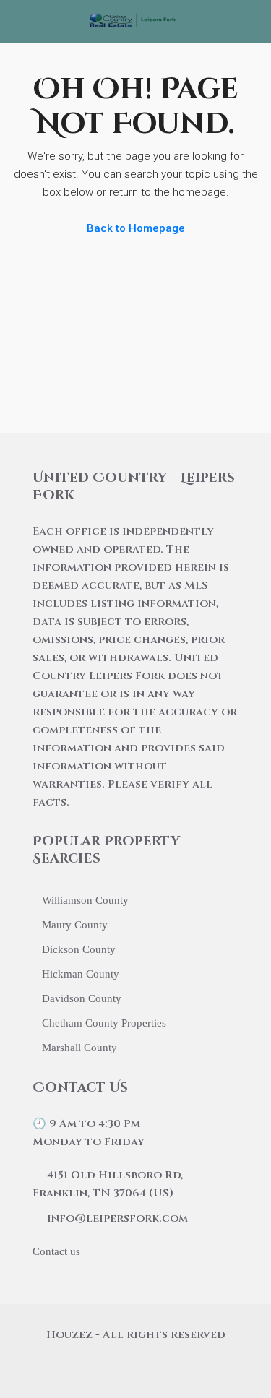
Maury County (75, 925)
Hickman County (80, 974)
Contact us (56, 1251)
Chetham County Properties (104, 1023)
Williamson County (85, 900)
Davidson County (81, 998)
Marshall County (79, 1047)
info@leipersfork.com (117, 1218)
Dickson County (79, 949)
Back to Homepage (136, 228)
